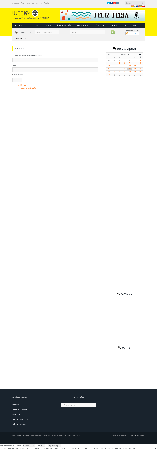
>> (140, 54)
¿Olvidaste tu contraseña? (27, 88)
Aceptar (142, 448)
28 (114, 60)
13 (124, 66)
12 (119, 66)
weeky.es (21, 435)
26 (119, 72)
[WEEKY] (30, 14)
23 (140, 69)
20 (124, 69)
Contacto (15, 404)
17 (109, 69)
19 (119, 69)
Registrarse (25, 3)
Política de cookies (19, 424)
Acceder (15, 3)
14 (130, 66)
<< (109, 54)
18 (114, 69)
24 (109, 72)
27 (109, 60)
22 (135, 69)
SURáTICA (132, 435)
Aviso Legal (16, 414)
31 (130, 60)
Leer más (152, 448)
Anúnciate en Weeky (40, 3)
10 (109, 66)
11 (114, 66)
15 (135, 66)
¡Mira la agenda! (126, 48)
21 (130, 69)
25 (114, 72)
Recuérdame (19, 75)
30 (124, 60)
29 (119, 60)
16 (140, 66)
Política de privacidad (20, 419)
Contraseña (16, 65)
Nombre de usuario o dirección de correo (27, 56)
